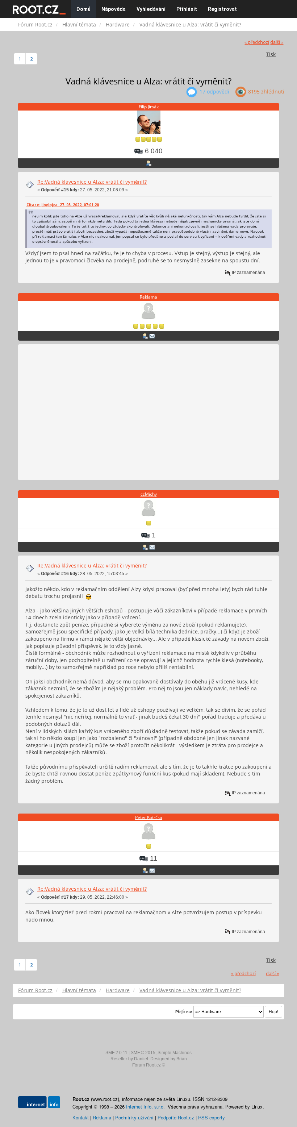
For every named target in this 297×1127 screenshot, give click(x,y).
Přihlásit (186, 9)
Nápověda (113, 9)
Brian (181, 1058)
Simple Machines (175, 1052)
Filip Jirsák (149, 107)
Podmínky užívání (134, 1117)
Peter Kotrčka (148, 817)
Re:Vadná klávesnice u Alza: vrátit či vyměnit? (92, 181)
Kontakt (80, 1117)
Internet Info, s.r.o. (145, 1106)
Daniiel (141, 1058)
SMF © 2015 (143, 1052)
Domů (83, 9)
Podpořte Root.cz (176, 1117)
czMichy (149, 494)
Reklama (148, 297)
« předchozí (256, 42)
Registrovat (222, 9)
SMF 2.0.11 (116, 1052)
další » (276, 42)
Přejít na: (183, 1012)
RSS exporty (211, 1117)
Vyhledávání (151, 9)
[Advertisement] (148, 413)
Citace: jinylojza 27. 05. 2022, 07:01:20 (62, 204)
